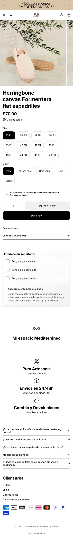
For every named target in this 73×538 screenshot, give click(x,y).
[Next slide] (69, 5)
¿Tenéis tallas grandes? (16, 454)
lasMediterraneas (30, 526)
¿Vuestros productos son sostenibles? (24, 439)
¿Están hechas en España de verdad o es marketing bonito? (32, 431)
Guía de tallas (14, 119)
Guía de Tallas (10, 494)
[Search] (11, 15)
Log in (6, 489)
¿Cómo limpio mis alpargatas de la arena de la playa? (33, 447)
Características (10, 228)
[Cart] (69, 15)
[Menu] (4, 15)
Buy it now (36, 215)
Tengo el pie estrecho (24, 278)
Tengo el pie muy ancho (25, 261)
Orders (6, 484)
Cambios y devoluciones (14, 235)
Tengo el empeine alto (24, 269)
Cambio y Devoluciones (36, 407)
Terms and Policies (37, 533)
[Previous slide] (3, 5)
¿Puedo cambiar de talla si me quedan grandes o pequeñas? (30, 463)
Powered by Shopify (49, 526)
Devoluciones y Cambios (16, 499)
